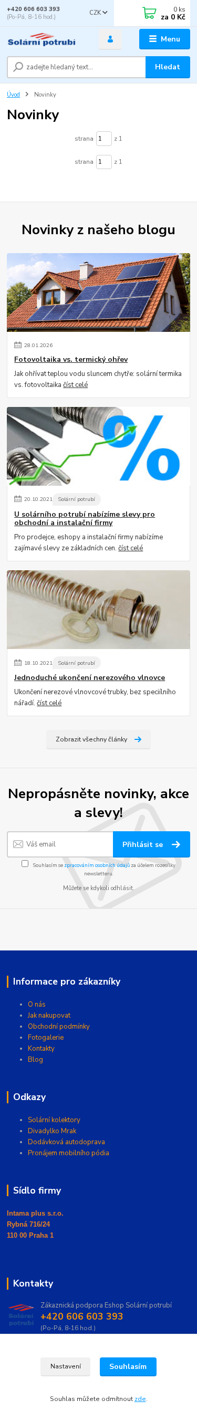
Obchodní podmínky (59, 1026)
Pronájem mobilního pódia (68, 1153)
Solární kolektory (54, 1120)
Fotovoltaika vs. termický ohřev (71, 360)
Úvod (13, 95)
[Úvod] (45, 39)
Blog (35, 1059)
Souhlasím (128, 1367)
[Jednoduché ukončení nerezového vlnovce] (98, 609)
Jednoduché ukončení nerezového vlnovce (89, 678)
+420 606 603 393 (33, 9)
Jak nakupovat (49, 1015)
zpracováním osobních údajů (97, 865)
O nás (37, 1004)
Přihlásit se (143, 845)
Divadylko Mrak (52, 1131)
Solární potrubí (76, 499)
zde (140, 1399)
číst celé (75, 385)
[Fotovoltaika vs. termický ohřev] (98, 292)
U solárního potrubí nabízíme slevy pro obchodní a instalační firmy (84, 518)
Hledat (167, 67)
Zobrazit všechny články (91, 739)
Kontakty (41, 1048)
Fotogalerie (46, 1037)
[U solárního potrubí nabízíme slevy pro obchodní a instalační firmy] (98, 446)
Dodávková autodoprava (66, 1142)
